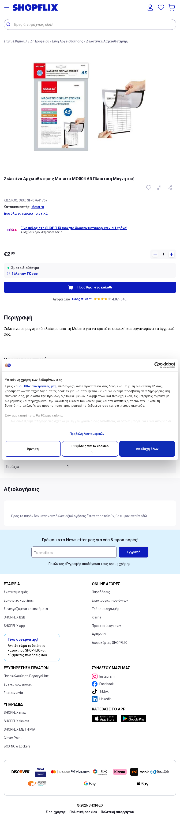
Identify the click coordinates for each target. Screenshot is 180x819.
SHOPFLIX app (14, 626)
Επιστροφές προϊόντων (110, 600)
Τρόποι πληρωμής (106, 609)
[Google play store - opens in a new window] (133, 718)
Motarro (37, 207)
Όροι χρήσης (56, 812)
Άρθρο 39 (99, 634)
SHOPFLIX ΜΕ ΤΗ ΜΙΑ (19, 729)
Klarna (96, 617)
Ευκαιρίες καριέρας (19, 600)
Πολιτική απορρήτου (117, 812)
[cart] (172, 7)
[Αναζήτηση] (9, 24)
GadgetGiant (82, 299)
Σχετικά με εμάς (16, 592)
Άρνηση (33, 449)
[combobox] (90, 24)
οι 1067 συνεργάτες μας (37, 386)
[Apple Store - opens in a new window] (105, 718)
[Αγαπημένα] (161, 7)
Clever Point (13, 738)
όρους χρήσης (120, 564)
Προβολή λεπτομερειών (87, 434)
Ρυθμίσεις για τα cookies (89, 446)
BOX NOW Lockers (17, 746)
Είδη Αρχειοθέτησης (67, 41)
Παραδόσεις (101, 592)
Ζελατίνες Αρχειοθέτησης (107, 41)
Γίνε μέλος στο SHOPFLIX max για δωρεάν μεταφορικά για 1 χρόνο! (74, 228)
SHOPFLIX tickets (16, 721)
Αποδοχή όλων (147, 449)
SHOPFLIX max (15, 712)
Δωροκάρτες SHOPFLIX (109, 643)
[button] (6, 7)
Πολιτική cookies (83, 812)
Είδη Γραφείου (38, 41)
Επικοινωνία (13, 693)
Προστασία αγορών (106, 626)
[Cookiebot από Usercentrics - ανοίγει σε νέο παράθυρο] (154, 365)
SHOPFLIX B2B (14, 617)
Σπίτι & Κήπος (14, 41)
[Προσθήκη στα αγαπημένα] (149, 187)
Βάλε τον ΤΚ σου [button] (24, 274)
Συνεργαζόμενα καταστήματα (26, 609)
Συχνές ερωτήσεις (18, 684)
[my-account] (150, 7)
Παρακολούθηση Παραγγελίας (26, 676)
